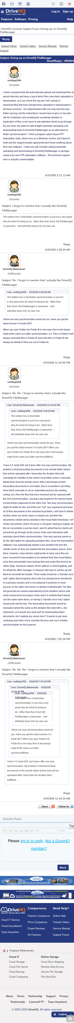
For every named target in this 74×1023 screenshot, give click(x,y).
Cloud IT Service (10, 919)
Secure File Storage (52, 971)
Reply (6, 39)
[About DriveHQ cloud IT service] (13, 912)
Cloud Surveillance (11, 926)
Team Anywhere (10, 932)
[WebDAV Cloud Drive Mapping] (3, 4)
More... (50, 456)
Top (71, 825)
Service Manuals (48, 46)
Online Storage (50, 956)
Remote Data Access (52, 966)
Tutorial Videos (27, 46)
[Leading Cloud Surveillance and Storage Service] (37, 880)
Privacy (64, 996)
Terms (20, 996)
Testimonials (17, 1001)
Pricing (33, 19)
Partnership (35, 996)
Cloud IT (14, 956)
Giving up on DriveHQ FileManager (30, 57)
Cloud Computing (18, 976)
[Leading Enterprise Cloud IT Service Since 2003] (37, 894)
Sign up (68, 11)
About (9, 996)
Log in (55, 11)
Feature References (22, 950)
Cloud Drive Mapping (52, 961)
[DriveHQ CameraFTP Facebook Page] (53, 4)
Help (70, 19)
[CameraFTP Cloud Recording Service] (20, 4)
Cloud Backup (16, 971)
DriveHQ (33, 1009)
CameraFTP (36, 1001)
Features (7, 19)
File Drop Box (48, 976)
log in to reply (31, 841)
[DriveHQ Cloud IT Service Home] (13, 12)
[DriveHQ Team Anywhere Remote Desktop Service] (28, 4)
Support (51, 996)
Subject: (5, 57)
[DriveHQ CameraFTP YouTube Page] (69, 4)
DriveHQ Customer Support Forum (21, 28)
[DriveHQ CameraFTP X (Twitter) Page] (61, 4)
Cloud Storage (17, 961)
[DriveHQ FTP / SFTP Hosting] (12, 4)
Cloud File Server (18, 966)
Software (20, 19)
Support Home (9, 46)
